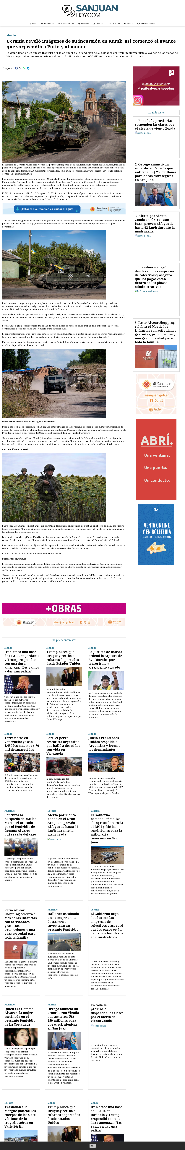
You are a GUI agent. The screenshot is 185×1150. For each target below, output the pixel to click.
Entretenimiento (148, 23)
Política (100, 23)
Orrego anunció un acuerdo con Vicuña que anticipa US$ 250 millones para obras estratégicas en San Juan (63, 1018)
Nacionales (65, 23)
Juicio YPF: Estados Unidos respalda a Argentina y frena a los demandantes (104, 744)
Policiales (85, 23)
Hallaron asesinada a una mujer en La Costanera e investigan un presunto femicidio (63, 921)
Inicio (34, 23)
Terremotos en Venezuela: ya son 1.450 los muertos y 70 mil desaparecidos (21, 744)
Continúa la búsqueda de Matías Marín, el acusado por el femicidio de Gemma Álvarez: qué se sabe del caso (20, 825)
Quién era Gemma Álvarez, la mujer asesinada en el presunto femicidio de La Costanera (19, 1017)
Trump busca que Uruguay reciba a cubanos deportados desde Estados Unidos (63, 658)
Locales (47, 23)
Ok (92, 1145)
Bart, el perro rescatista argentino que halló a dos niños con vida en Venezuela (63, 746)
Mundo (130, 23)
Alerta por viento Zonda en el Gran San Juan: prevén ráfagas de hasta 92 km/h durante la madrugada (63, 825)
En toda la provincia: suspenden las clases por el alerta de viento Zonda (107, 1013)
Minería (95, 810)
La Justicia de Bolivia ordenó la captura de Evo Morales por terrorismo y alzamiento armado (105, 659)
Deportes (112, 23)
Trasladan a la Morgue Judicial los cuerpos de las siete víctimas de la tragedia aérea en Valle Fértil (20, 1117)
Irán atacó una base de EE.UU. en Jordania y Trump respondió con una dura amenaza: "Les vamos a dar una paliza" (21, 661)
